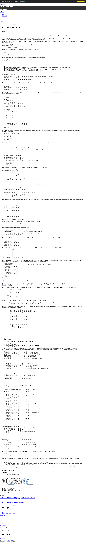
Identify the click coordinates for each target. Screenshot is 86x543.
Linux (9, 482)
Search (1, 21)
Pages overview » (3, 515)
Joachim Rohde (12, 488)
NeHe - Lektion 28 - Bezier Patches (12, 502)
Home (3, 14)
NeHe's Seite (19, 490)
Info (24, 1)
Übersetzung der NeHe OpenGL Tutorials (11, 17)
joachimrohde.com (6, 6)
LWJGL (9, 483)
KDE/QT (9, 481)
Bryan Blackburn (29, 484)
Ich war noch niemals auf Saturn (7, 520)
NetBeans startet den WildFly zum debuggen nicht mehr (11, 522)
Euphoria (9, 479)
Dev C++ (9, 478)
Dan (24, 478)
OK (80, 1)
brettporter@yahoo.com (34, 467)
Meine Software (4, 16)
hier (9, 489)
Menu (2, 12)
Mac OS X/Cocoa (11, 484)
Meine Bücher (4, 15)
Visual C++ (10, 474)
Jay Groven (25, 482)
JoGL (9, 480)
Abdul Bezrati (25, 480)
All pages (3, 19)
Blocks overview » (3, 538)
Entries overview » (3, 525)
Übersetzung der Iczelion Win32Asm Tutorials (11, 18)
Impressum (4, 512)
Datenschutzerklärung (10, 540)
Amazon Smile (4, 521)
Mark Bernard (26, 483)
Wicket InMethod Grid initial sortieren (8, 523)
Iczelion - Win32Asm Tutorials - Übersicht (9, 513)
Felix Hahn (25, 477)
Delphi (9, 477)
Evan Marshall (26, 479)
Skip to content (2, 4)
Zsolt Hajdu (26, 481)
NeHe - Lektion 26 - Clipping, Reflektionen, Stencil (17, 498)
